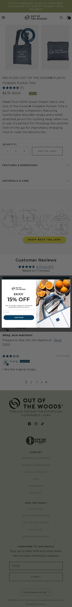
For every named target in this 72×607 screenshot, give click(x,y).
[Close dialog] (67, 281)
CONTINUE (18, 317)
